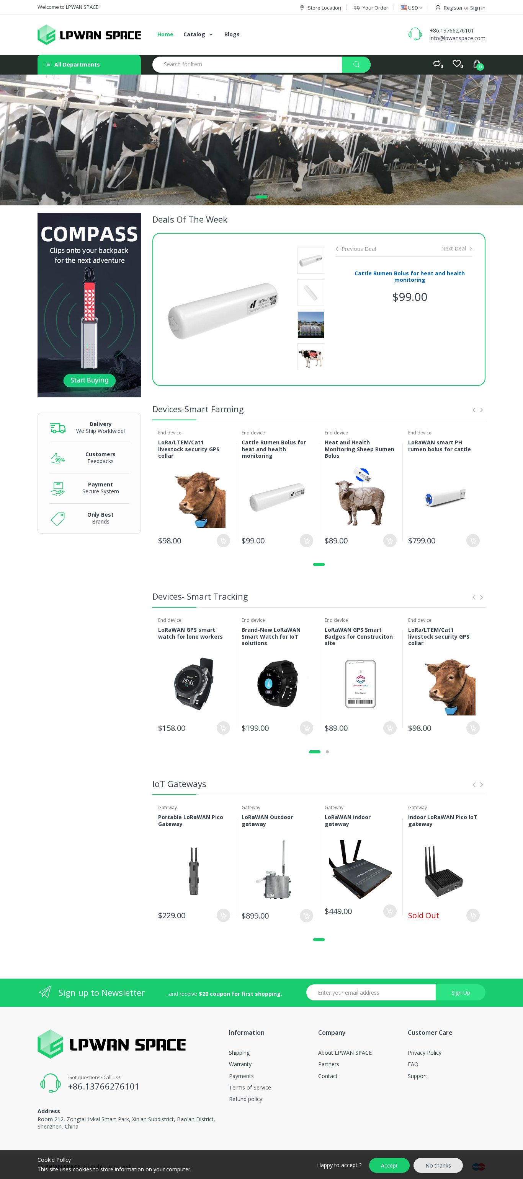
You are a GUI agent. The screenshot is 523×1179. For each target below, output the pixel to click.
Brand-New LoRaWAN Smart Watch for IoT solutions (271, 636)
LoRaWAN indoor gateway (348, 820)
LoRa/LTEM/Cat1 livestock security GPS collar (188, 449)
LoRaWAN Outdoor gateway (267, 820)
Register (453, 7)
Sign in (477, 7)
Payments (241, 1076)
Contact (328, 1076)
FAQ (413, 1064)
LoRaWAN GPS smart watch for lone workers (190, 633)
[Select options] (223, 540)
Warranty (240, 1064)
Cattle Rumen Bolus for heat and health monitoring (410, 277)
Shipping (239, 1052)
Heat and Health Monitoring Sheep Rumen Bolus (359, 449)
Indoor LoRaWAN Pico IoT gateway (442, 820)
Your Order (375, 7)
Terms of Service (250, 1087)
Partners (328, 1064)
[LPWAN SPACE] (89, 34)
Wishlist (217, 567)
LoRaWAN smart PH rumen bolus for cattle (439, 446)
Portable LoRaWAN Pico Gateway (190, 820)
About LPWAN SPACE (345, 1052)
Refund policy (245, 1099)
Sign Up (460, 992)
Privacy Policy (424, 1052)
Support (417, 1076)
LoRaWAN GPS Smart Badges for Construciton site (359, 636)
